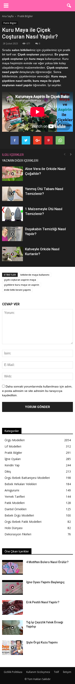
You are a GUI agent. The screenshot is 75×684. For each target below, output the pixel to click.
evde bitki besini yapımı (17, 289)
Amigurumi (12, 490)
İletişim (67, 672)
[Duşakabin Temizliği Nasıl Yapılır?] (12, 234)
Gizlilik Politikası (13, 672)
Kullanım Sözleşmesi (38, 672)
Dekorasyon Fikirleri (18, 534)
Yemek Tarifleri (15, 497)
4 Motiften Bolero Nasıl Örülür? (47, 562)
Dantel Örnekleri (15, 509)
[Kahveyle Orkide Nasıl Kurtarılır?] (12, 254)
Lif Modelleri (13, 446)
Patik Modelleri (15, 503)
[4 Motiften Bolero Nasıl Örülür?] (12, 567)
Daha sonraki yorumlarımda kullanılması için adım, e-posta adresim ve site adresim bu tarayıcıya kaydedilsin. (37, 391)
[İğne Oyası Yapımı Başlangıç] (12, 587)
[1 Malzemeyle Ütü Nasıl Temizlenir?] (12, 214)
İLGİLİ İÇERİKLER (13, 154)
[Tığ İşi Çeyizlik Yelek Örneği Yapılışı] (12, 627)
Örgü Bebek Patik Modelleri (23, 522)
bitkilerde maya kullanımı (34, 274)
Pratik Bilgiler (9, 23)
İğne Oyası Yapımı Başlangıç (45, 582)
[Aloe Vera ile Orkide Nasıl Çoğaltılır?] (12, 173)
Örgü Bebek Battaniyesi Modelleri (27, 478)
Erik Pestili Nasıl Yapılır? (42, 602)
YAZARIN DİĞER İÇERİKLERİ (20, 160)
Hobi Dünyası (13, 528)
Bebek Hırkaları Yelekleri (21, 484)
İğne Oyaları (13, 459)
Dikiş (8, 471)
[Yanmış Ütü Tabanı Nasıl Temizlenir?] (12, 194)
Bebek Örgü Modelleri (19, 515)
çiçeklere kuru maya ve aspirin (21, 284)
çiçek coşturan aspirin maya (20, 279)
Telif (56, 672)
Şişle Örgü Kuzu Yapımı (42, 642)
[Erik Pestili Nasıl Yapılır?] (12, 607)
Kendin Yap (12, 465)
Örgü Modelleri (15, 440)
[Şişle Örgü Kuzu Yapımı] (12, 647)
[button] (69, 5)
